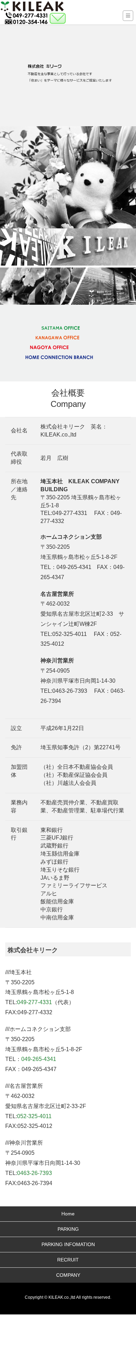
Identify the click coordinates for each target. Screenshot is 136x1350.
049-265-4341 (38, 1059)
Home (68, 1213)
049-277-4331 (34, 1002)
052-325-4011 (34, 1116)
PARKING (68, 1229)
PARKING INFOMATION (68, 1244)
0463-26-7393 (34, 1173)
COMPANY (68, 1275)
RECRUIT (68, 1259)
